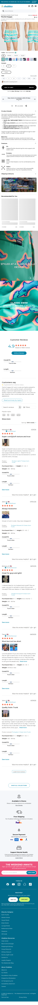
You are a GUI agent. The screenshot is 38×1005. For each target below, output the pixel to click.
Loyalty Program (6, 960)
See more (5, 490)
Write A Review (19, 353)
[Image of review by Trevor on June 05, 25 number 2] (13, 647)
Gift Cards (4, 934)
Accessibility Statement (8, 983)
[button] (11, 36)
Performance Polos (6, 928)
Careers (3, 986)
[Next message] (35, 99)
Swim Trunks (5, 914)
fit (8, 415)
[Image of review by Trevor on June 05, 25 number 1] (5, 647)
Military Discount (6, 952)
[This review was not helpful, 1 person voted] (34, 627)
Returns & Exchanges (7, 943)
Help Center (4, 941)
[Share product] (26, 105)
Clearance (4, 931)
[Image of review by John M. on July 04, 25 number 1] (5, 514)
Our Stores (19, 805)
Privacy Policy (23, 997)
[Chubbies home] (7, 6)
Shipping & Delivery (7, 946)
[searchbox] (10, 407)
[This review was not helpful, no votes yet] (34, 495)
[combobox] (29, 422)
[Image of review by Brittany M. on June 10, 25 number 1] (5, 579)
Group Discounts (6, 949)
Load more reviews (19, 772)
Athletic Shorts (5, 917)
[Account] (29, 6)
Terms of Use (5, 997)
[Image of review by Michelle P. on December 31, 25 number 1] (5, 442)
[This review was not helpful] (34, 693)
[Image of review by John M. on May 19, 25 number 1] (5, 713)
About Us (4, 970)
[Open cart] (32, 6)
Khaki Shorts (5, 923)
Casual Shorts (5, 920)
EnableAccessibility (33, 2)
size (4, 415)
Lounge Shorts (5, 925)
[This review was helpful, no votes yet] (30, 495)
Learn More (19, 858)
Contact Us (4, 957)
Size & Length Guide (7, 954)
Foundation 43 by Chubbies (9, 975)
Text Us (13, 899)
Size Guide (33, 75)
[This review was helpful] (31, 627)
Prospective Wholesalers (8, 978)
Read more (23, 661)
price (18, 415)
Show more (6, 419)
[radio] (3, 59)
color (12, 415)
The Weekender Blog (7, 963)
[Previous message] (3, 99)
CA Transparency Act (7, 981)
